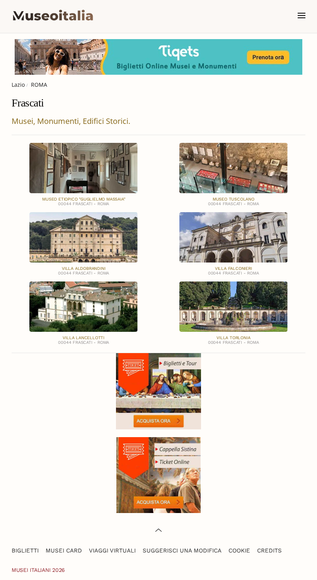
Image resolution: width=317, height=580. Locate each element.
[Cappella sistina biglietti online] (158, 474)
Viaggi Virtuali (112, 550)
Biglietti (25, 550)
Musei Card (64, 550)
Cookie (239, 550)
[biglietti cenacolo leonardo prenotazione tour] (158, 390)
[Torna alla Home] (53, 15)
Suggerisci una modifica (182, 550)
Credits (269, 550)
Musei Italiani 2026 (38, 570)
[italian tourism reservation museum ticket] (158, 57)
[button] (301, 15)
